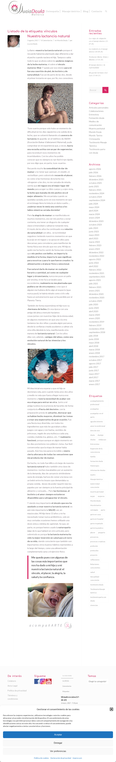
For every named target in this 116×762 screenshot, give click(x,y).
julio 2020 (93, 304)
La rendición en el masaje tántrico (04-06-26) (98, 50)
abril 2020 (93, 311)
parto (103, 510)
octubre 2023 (95, 224)
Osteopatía (94, 139)
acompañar (94, 409)
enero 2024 (94, 217)
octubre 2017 (95, 360)
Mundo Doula (62, 40)
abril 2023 (93, 238)
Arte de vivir (95, 431)
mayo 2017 (94, 374)
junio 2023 (94, 231)
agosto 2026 (95, 169)
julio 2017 (93, 367)
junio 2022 (94, 262)
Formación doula (96, 118)
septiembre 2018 (97, 332)
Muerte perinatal (97, 128)
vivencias (94, 605)
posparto (101, 532)
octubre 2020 (95, 301)
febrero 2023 (95, 245)
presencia (94, 537)
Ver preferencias (58, 751)
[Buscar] (106, 11)
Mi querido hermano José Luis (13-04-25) (98, 74)
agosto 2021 (95, 280)
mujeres (101, 496)
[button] (111, 709)
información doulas (97, 470)
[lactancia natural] (14, 41)
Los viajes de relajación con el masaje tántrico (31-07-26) (98, 41)
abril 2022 (93, 266)
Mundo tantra (95, 505)
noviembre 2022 (96, 256)
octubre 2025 (95, 183)
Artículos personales (98, 107)
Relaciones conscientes (95, 566)
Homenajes (94, 466)
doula (92, 435)
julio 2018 (93, 335)
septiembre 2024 (97, 200)
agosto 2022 (95, 259)
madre (92, 475)
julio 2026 (93, 172)
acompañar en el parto (96, 415)
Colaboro (12, 681)
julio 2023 (93, 228)
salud (92, 572)
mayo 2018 (94, 342)
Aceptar (58, 734)
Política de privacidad (17, 690)
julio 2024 (93, 203)
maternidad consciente (95, 485)
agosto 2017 (95, 363)
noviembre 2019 (96, 321)
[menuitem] (16, 11)
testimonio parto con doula (98, 599)
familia (92, 457)
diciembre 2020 (96, 294)
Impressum (77, 758)
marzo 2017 (94, 380)
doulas (93, 440)
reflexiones (95, 560)
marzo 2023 (94, 242)
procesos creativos (97, 541)
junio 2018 (94, 339)
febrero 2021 (95, 287)
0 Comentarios (46, 40)
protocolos (94, 551)
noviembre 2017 (96, 356)
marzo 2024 (94, 214)
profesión (94, 546)
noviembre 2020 (96, 297)
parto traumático (96, 528)
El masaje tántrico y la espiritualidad (97, 66)
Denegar (58, 743)
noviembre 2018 (96, 328)
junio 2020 (94, 308)
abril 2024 (93, 210)
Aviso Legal (12, 686)
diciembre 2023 (96, 221)
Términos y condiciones (13, 697)
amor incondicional (97, 426)
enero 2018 (94, 353)
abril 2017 (93, 377)
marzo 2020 (94, 314)
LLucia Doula (32, 44)
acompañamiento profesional (97, 402)
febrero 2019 (95, 325)
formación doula (96, 461)
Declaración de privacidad (60, 758)
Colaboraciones (96, 111)
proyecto (93, 555)
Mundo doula (95, 501)
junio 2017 (94, 370)
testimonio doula (96, 585)
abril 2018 (93, 346)
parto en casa (95, 514)
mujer (92, 496)
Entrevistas (94, 444)
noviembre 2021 (96, 273)
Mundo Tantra (95, 135)
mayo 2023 (94, 235)
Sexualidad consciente (94, 578)
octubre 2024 (95, 196)
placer (92, 532)
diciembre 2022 (96, 252)
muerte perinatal (97, 492)
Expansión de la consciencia (96, 450)
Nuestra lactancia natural (48, 36)
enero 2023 (94, 249)
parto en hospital (96, 519)
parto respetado (96, 523)
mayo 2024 (94, 207)
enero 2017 (94, 384)
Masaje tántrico (96, 479)
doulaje (100, 435)
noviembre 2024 (96, 193)
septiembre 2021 (97, 276)
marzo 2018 (94, 349)
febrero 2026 (95, 176)
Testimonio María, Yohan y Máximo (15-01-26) (98, 58)
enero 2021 (94, 290)
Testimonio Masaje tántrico (97, 591)
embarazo (102, 440)
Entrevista (94, 114)
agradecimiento (96, 421)
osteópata (94, 510)
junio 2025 (94, 186)
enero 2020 (94, 318)
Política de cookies (41, 758)
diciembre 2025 (96, 179)
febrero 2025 (95, 190)
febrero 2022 (95, 269)
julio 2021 (93, 283)
